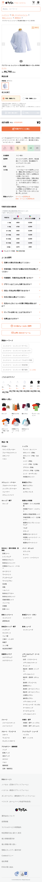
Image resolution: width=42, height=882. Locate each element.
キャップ (5, 503)
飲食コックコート (7, 615)
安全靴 (4, 584)
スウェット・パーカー (9, 482)
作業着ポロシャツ (28, 477)
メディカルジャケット (30, 662)
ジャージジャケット (8, 723)
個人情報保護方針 (8, 838)
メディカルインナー (29, 714)
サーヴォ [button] (4, 68)
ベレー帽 (5, 636)
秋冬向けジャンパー (8, 563)
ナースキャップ (28, 708)
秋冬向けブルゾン (8, 560)
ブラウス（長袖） (28, 467)
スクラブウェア (7, 657)
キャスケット (6, 633)
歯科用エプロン (28, 698)
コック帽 (5, 645)
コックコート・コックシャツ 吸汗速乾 (15, 370)
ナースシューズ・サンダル (31, 704)
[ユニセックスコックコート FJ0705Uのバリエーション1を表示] (3, 385)
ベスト (4, 459)
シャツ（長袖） (28, 461)
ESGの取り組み (7, 867)
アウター (4, 446)
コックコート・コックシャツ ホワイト (15, 355)
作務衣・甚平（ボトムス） (31, 726)
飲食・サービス (21, 199)
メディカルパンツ (28, 674)
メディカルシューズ (29, 701)
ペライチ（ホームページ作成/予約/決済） (17, 801)
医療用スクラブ (7, 654)
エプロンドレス (28, 492)
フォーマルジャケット (9, 452)
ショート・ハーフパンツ (31, 557)
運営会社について (8, 816)
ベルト (4, 762)
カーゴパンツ (6, 571)
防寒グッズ (6, 753)
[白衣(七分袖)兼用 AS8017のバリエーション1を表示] (23, 384)
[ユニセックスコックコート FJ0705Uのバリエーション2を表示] (5, 385)
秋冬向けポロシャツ (8, 596)
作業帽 (4, 606)
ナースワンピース (28, 711)
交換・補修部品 (7, 768)
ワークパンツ (6, 574)
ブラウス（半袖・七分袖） (31, 470)
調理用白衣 (26, 196)
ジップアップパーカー (9, 488)
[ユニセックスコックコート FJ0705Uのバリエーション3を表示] (6, 385)
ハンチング (6, 630)
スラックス (26, 551)
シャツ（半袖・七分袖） (31, 464)
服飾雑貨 (5, 765)
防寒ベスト (6, 609)
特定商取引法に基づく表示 (11, 833)
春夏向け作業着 (27, 500)
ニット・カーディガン (30, 473)
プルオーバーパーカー (9, 485)
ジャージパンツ (7, 726)
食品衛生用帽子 (7, 648)
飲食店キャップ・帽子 (9, 626)
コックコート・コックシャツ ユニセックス (16, 350)
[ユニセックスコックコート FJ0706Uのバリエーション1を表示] (9, 384)
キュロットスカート (8, 741)
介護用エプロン (28, 695)
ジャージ (4, 719)
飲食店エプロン (27, 482)
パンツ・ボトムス (28, 548)
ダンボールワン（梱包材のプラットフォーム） (19, 796)
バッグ (4, 749)
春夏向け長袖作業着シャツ (31, 514)
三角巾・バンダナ (8, 639)
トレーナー (6, 492)
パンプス (26, 734)
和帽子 (4, 642)
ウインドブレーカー (8, 449)
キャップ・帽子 (7, 500)
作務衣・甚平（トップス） (31, 723)
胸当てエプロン (28, 485)
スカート (5, 734)
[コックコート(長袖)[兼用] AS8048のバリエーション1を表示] (30, 384)
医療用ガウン (27, 686)
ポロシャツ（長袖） (29, 452)
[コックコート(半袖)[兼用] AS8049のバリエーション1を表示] (37, 384)
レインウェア (6, 556)
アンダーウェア (7, 577)
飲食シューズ (26, 626)
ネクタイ (5, 759)
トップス (25, 446)
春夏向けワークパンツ (30, 542)
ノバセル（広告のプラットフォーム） (15, 784)
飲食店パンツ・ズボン (29, 615)
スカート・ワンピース (9, 731)
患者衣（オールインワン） (31, 689)
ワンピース (6, 738)
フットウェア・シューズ (30, 731)
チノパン (26, 554)
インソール (6, 603)
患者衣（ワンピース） (30, 682)
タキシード (6, 456)
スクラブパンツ (7, 660)
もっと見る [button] (33, 370)
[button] (35, 27)
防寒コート (6, 553)
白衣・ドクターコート (30, 659)
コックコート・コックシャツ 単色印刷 (15, 365)
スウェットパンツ (8, 495)
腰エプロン (26, 488)
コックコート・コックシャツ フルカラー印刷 (17, 360)
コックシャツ (6, 618)
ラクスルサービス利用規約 (11, 827)
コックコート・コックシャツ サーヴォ (15, 346)
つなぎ (25, 528)
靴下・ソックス (28, 738)
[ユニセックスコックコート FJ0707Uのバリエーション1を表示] (16, 384)
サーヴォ (18, 196)
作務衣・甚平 (26, 719)
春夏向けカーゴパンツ (30, 534)
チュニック (26, 666)
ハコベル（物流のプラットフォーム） (15, 790)
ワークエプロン (7, 581)
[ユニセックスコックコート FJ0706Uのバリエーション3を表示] (10, 384)
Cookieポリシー (7, 856)
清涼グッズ (6, 756)
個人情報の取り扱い (9, 844)
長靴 (3, 587)
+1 (8, 385)
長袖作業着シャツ (8, 599)
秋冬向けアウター (8, 593)
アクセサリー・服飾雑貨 (9, 746)
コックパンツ (27, 618)
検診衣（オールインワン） (31, 692)
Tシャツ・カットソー (30, 449)
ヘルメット (6, 590)
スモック (26, 531)
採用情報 (5, 821)
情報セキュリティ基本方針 (11, 850)
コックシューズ (28, 630)
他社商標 (5, 861)
